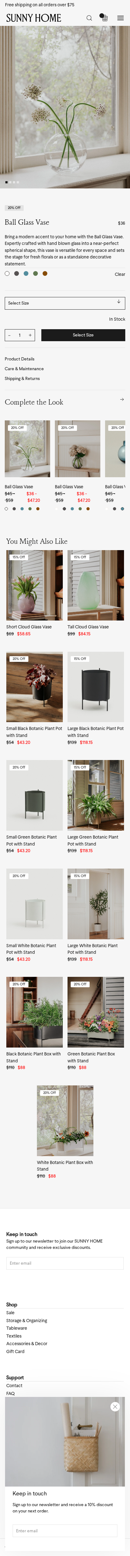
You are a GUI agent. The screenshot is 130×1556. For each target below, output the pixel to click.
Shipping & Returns (22, 379)
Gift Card (15, 1351)
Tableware (16, 1328)
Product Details (19, 359)
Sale (10, 1313)
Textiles (13, 1336)
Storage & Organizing (26, 1320)
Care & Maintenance (24, 369)
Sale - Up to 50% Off (25, 5)
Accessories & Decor (26, 1343)
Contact (14, 1385)
